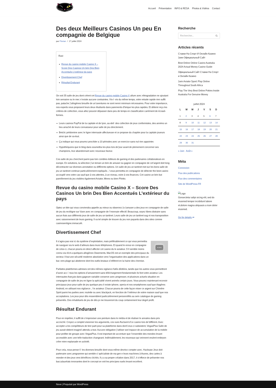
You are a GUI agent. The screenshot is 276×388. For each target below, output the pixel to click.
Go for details (185, 217)
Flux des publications (189, 173)
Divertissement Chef (71, 77)
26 (204, 136)
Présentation (165, 8)
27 (210, 136)
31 (192, 143)
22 (181, 136)
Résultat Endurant (70, 82)
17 (192, 129)
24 (192, 136)
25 (199, 136)
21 (216, 129)
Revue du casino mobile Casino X (112, 95)
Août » (189, 151)
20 (210, 129)
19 (204, 129)
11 (199, 122)
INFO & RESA (182, 8)
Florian (63, 41)
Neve (59, 384)
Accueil (152, 8)
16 (187, 129)
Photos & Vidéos (200, 8)
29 (181, 143)
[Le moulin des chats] (64, 8)
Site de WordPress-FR (189, 184)
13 (210, 122)
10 (192, 122)
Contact (216, 8)
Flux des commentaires (190, 178)
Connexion (183, 168)
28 (216, 136)
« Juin (181, 151)
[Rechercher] (216, 36)
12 (204, 122)
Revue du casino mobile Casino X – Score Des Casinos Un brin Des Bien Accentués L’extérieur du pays (80, 68)
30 (187, 143)
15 (181, 129)
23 (187, 136)
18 (199, 129)
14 (216, 122)
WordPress (82, 384)
